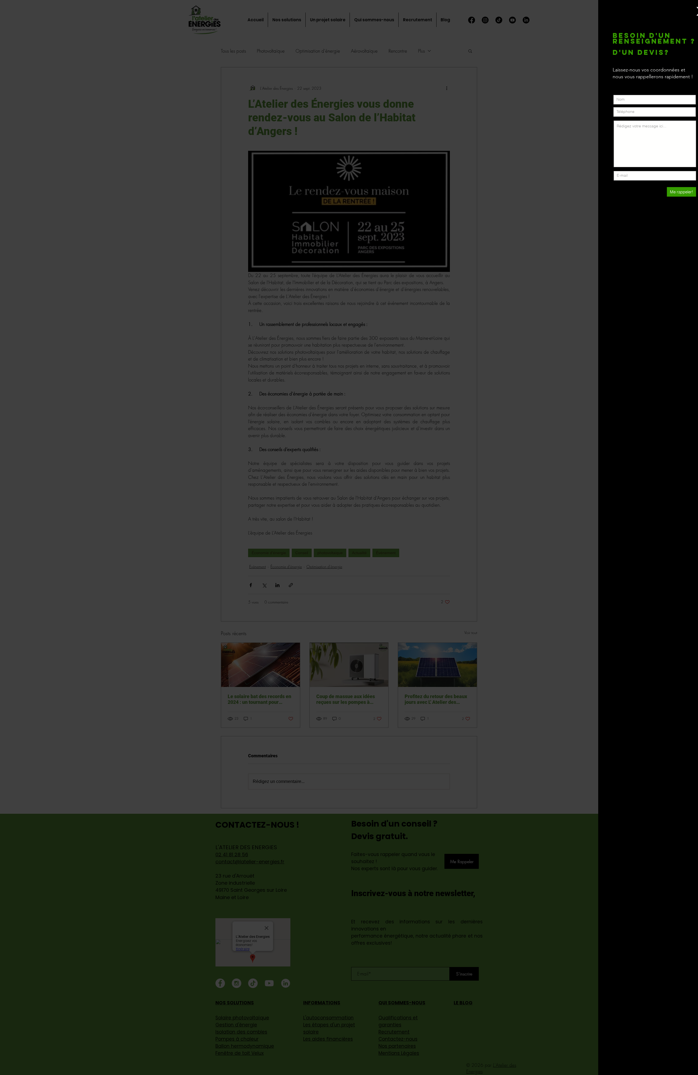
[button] (689, 11)
